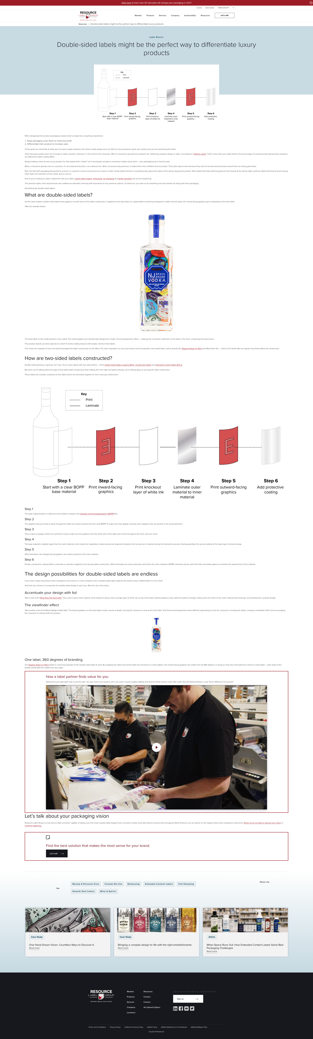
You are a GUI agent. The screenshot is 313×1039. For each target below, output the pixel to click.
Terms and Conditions (97, 1027)
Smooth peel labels (84, 891)
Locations (131, 1012)
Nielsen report (200, 154)
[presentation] (67, 920)
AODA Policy (152, 1027)
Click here (126, 2)
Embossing (134, 884)
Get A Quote (210, 8)
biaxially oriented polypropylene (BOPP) (97, 513)
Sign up (180, 998)
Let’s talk (54, 853)
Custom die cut (113, 884)
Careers (199, 8)
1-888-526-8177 (223, 8)
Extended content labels (159, 884)
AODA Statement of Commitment (174, 1027)
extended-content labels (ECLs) (169, 364)
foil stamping (108, 178)
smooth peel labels (143, 364)
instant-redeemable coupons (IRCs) (119, 364)
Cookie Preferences (156, 1031)
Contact (147, 996)
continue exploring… (33, 825)
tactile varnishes (125, 178)
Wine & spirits (108, 891)
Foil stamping (186, 884)
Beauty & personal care (86, 884)
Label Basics (156, 37)
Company (131, 1007)
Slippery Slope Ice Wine (192, 348)
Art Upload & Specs (152, 1007)
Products (130, 996)
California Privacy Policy (133, 1027)
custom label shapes (83, 178)
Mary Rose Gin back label (51, 597)
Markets (130, 991)
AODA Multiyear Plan (199, 1027)
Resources (83, 24)
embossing (97, 178)
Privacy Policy (115, 1027)
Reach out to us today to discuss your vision (262, 822)
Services (130, 1002)
